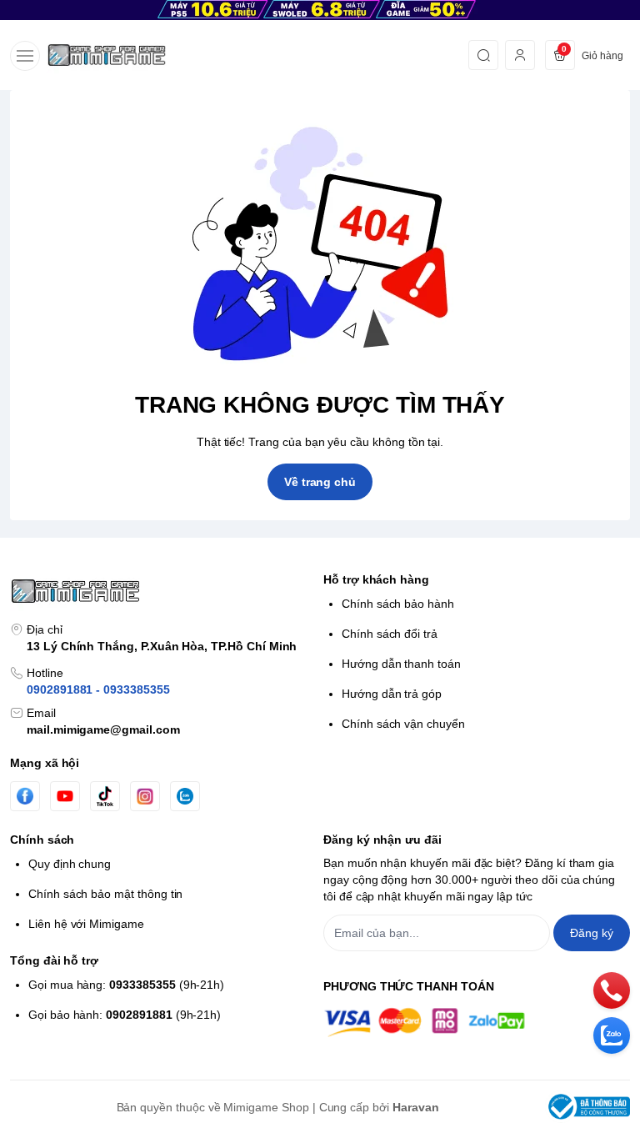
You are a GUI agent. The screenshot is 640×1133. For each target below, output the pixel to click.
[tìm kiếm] (483, 55)
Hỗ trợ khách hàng (376, 579)
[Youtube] (65, 796)
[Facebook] (25, 796)
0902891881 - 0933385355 (98, 689)
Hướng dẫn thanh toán (401, 663)
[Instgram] (145, 796)
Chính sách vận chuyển (403, 723)
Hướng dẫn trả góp (392, 693)
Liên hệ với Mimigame (86, 923)
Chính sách (42, 839)
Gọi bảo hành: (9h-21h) (124, 1014)
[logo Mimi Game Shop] (163, 591)
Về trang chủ (320, 482)
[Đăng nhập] (520, 55)
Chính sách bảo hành (398, 603)
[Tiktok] (105, 795)
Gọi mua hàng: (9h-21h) (126, 984)
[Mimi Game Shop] (107, 55)
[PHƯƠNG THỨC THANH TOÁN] (476, 1022)
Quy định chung (69, 863)
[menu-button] (25, 56)
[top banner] (320, 10)
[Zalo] (185, 796)
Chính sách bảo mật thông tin (105, 893)
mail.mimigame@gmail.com (103, 729)
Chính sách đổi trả (390, 633)
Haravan (415, 1107)
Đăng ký (591, 933)
